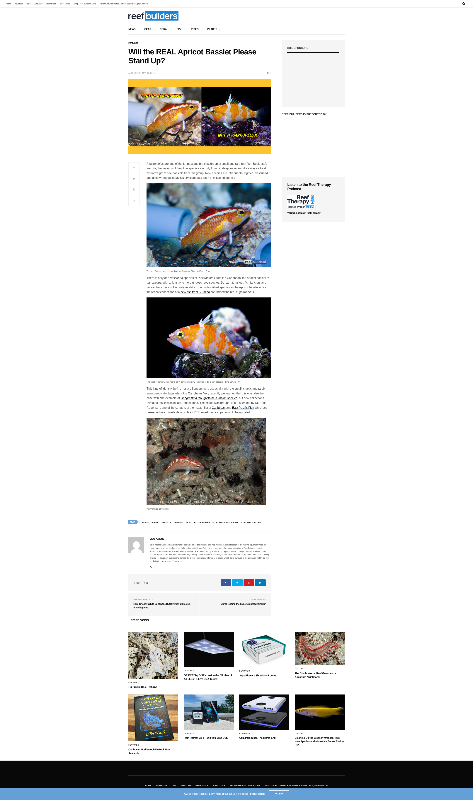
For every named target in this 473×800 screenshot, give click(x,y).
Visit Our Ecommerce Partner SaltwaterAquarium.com (124, 4)
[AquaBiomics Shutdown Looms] (264, 649)
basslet (166, 522)
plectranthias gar (251, 522)
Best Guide (65, 4)
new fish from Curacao (195, 292)
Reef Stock (51, 4)
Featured (133, 43)
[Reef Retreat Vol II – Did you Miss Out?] (209, 712)
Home (8, 4)
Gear (147, 29)
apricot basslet (151, 522)
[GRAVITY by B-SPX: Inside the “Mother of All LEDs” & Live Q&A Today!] (209, 649)
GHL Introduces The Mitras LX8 (257, 737)
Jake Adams (134, 73)
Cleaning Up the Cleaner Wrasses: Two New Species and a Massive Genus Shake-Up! (319, 741)
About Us (38, 4)
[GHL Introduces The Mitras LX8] (264, 712)
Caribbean (219, 407)
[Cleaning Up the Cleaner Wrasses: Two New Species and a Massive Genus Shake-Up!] (320, 712)
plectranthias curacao (225, 522)
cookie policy (257, 793)
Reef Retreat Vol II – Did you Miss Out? (206, 737)
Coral (164, 29)
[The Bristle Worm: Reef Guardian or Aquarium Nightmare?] (320, 648)
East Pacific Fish (243, 407)
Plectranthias (202, 522)
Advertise (19, 4)
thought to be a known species (209, 398)
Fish (179, 29)
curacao (178, 522)
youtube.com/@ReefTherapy (303, 212)
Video (195, 29)
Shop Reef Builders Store (85, 4)
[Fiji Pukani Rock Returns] (153, 655)
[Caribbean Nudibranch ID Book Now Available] (153, 717)
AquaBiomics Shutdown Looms (257, 675)
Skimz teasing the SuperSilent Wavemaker (243, 603)
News (132, 29)
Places (212, 29)
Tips (29, 4)
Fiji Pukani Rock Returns (142, 686)
